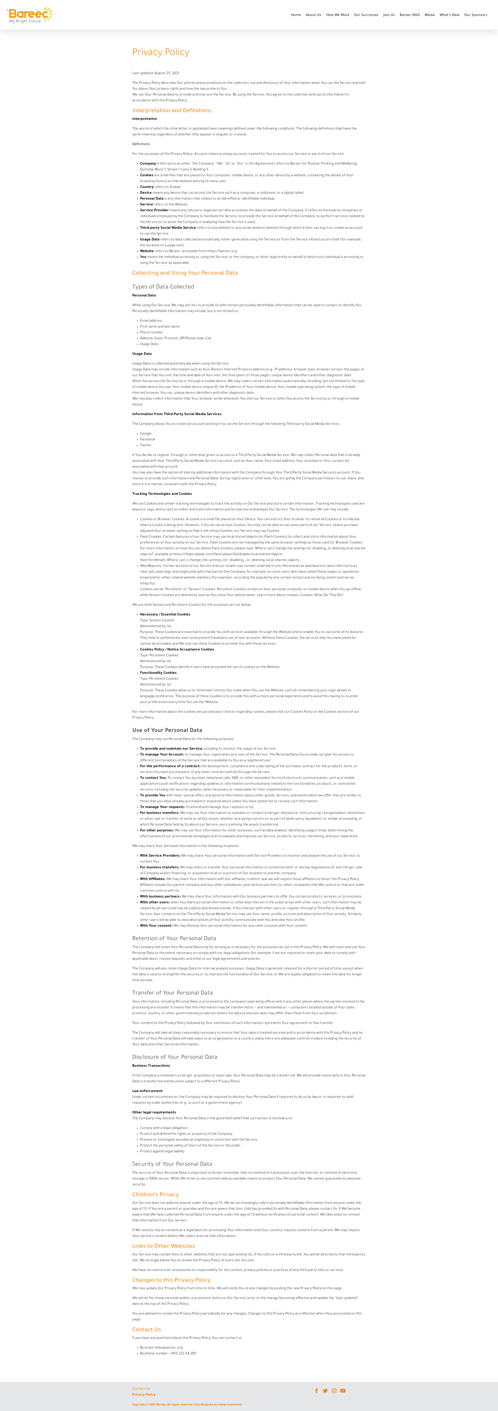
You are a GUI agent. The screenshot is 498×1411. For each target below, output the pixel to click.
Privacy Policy (144, 1395)
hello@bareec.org (169, 1348)
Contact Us (141, 1389)
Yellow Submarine (230, 1405)
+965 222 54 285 (182, 1354)
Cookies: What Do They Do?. (322, 595)
